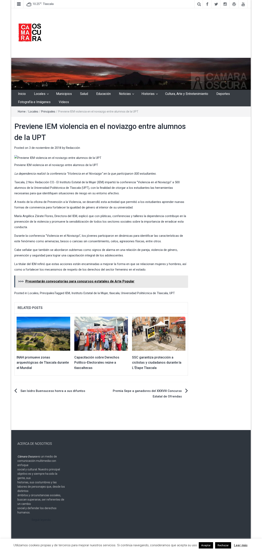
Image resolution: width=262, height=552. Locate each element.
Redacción (73, 148)
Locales (39, 94)
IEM (67, 293)
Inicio (22, 94)
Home (22, 111)
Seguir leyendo (41, 519)
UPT (172, 293)
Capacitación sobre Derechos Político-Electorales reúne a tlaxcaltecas (96, 362)
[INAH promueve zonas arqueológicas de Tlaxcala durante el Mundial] (43, 333)
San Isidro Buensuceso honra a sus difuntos (52, 391)
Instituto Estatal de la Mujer (89, 293)
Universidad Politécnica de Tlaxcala (144, 293)
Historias (148, 94)
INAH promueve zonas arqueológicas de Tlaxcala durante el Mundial (43, 362)
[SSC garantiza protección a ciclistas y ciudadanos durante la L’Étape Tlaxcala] (159, 333)
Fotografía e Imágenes (34, 102)
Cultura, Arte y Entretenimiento (186, 94)
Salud (84, 94)
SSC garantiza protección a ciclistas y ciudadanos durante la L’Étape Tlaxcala (156, 362)
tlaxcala (114, 293)
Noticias (125, 94)
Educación (103, 94)
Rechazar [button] (223, 545)
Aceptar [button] (206, 545)
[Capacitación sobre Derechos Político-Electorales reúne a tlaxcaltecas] (101, 333)
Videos (64, 102)
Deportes (223, 94)
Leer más (240, 545)
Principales (48, 111)
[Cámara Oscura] (131, 73)
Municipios (64, 94)
